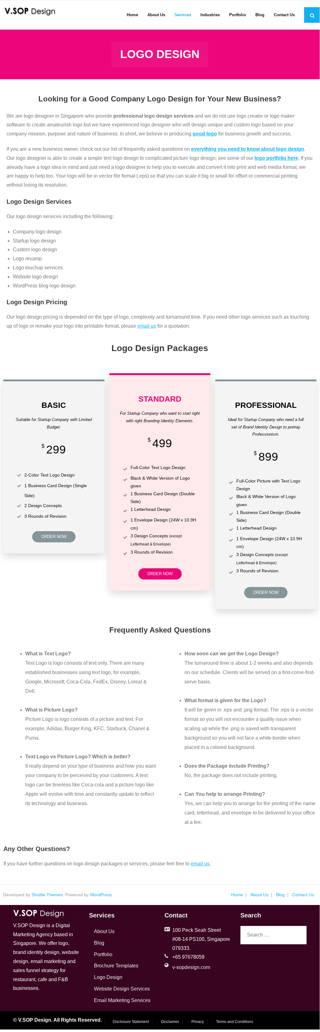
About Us (259, 894)
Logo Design (108, 977)
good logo (205, 133)
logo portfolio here (276, 158)
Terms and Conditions (234, 1022)
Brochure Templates (116, 965)
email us (146, 326)
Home (237, 894)
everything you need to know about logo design (247, 149)
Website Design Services (122, 988)
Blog (280, 894)
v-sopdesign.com (191, 967)
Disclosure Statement (131, 1022)
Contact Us (303, 894)
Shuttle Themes (47, 894)
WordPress (101, 894)
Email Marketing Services (122, 1000)
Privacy (197, 1022)
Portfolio (103, 954)
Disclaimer (170, 1022)
